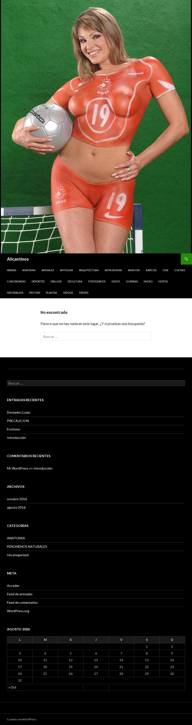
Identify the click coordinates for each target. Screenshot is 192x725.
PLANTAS (51, 292)
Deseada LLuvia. (18, 412)
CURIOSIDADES (16, 281)
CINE (165, 270)
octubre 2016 (17, 499)
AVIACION (134, 270)
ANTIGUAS (66, 270)
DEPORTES (38, 281)
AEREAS (11, 270)
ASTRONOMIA (113, 270)
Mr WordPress (17, 468)
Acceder (13, 586)
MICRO (148, 281)
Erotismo (13, 429)
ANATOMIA (28, 270)
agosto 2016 (16, 507)
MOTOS (163, 281)
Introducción (16, 438)
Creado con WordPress (22, 719)
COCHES (179, 270)
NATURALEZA (15, 292)
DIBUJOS (56, 281)
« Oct (12, 687)
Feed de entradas (20, 594)
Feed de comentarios (22, 602)
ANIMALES (47, 270)
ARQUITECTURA (89, 270)
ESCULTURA (75, 281)
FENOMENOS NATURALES (27, 546)
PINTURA (34, 292)
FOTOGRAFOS (96, 281)
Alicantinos (18, 259)
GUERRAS (132, 281)
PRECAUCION (18, 421)
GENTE (115, 281)
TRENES (83, 292)
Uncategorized (18, 555)
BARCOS (151, 270)
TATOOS (68, 292)
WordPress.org (18, 611)
